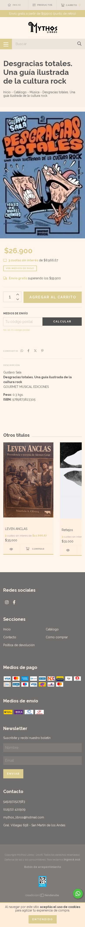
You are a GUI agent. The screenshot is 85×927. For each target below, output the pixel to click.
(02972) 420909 (14, 809)
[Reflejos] (68, 550)
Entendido (42, 919)
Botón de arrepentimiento (42, 867)
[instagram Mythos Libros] (6, 602)
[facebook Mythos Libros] (14, 602)
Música (34, 92)
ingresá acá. (72, 859)
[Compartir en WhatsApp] (22, 350)
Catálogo (20, 92)
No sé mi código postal (16, 329)
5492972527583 (14, 801)
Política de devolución (19, 645)
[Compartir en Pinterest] (42, 350)
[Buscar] (79, 43)
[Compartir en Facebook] (28, 350)
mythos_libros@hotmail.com (23, 817)
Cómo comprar (57, 637)
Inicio (7, 92)
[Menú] (6, 44)
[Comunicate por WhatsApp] (78, 894)
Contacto (9, 637)
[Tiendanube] (42, 896)
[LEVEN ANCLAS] (11, 549)
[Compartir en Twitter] (35, 350)
